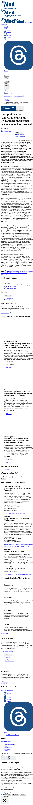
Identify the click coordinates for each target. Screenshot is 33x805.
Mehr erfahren (4, 633)
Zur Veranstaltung (15, 513)
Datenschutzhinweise (9, 744)
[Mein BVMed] (4, 75)
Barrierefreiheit (8, 747)
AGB (5, 746)
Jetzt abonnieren (5, 313)
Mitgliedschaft (4, 683)
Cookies (6, 750)
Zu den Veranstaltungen (7, 651)
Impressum (7, 749)
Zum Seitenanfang (10, 661)
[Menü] (6, 77)
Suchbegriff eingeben (6, 477)
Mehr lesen (9, 367)
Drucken (7, 299)
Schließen (5, 757)
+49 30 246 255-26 (10, 286)
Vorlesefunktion (10, 298)
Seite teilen (9, 655)
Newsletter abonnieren (7, 690)
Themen (6, 99)
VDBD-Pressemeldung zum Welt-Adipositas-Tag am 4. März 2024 (17, 273)
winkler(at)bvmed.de (11, 288)
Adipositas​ (7, 100)
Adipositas (7, 469)
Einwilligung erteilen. (7, 793)
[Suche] (4, 74)
